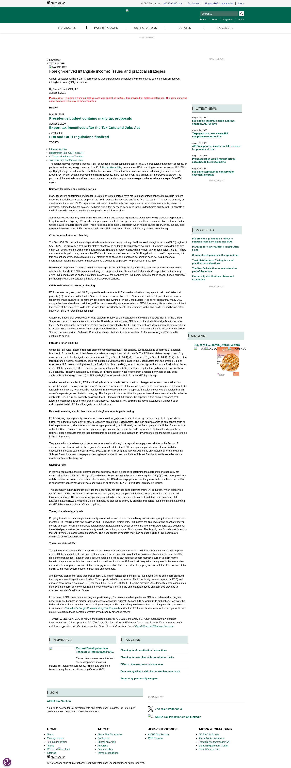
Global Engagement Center (213, 745)
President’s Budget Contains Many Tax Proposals (93, 608)
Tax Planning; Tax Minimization (66, 160)
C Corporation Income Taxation (66, 156)
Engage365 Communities (219, 3)
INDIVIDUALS (67, 27)
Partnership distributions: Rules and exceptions (213, 278)
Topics (240, 19)
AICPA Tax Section (59, 701)
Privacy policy (105, 749)
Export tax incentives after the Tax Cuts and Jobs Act (94, 128)
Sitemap (51, 752)
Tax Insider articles (57, 741)
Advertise (103, 745)
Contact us (103, 738)
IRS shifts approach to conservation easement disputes (213, 173)
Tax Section (194, 3)
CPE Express (155, 738)
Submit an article (107, 741)
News (214, 19)
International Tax (58, 149)
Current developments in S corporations (215, 255)
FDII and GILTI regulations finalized (79, 137)
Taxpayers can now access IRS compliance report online (210, 135)
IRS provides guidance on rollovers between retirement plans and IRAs (212, 240)
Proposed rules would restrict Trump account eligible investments (213, 160)
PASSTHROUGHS (106, 27)
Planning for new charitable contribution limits (215, 248)
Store (241, 3)
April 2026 (239, 359)
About (110, 734)
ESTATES (185, 27)
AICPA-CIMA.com (173, 3)
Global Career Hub (209, 749)
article (111, 167)
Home (203, 19)
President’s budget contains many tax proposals (90, 118)
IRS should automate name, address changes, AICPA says (213, 122)
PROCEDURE (224, 27)
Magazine (227, 19)
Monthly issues (55, 738)
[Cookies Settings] (7, 762)
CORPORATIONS (145, 27)
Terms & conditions (108, 752)
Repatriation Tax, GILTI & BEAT (66, 152)
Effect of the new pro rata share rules (142, 664)
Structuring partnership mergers (139, 678)
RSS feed (52, 749)
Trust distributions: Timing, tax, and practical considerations (213, 262)
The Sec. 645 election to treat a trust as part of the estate (214, 270)
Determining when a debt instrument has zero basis (150, 671)
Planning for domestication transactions (144, 650)
